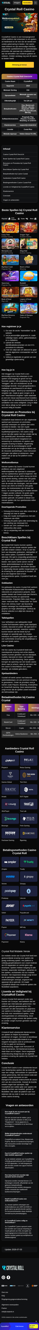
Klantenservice (8, 191)
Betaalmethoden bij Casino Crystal (15, 174)
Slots (32, 218)
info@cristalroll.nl (8, 1312)
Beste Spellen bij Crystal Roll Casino (16, 159)
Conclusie (6, 196)
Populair (4, 218)
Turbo (23, 218)
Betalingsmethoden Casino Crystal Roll (17, 182)
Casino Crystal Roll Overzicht (13, 154)
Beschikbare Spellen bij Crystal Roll (16, 169)
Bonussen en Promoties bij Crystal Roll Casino (17, 164)
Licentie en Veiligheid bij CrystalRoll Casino (18, 187)
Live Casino (13, 218)
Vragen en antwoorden (11, 200)
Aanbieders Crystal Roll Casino (14, 178)
